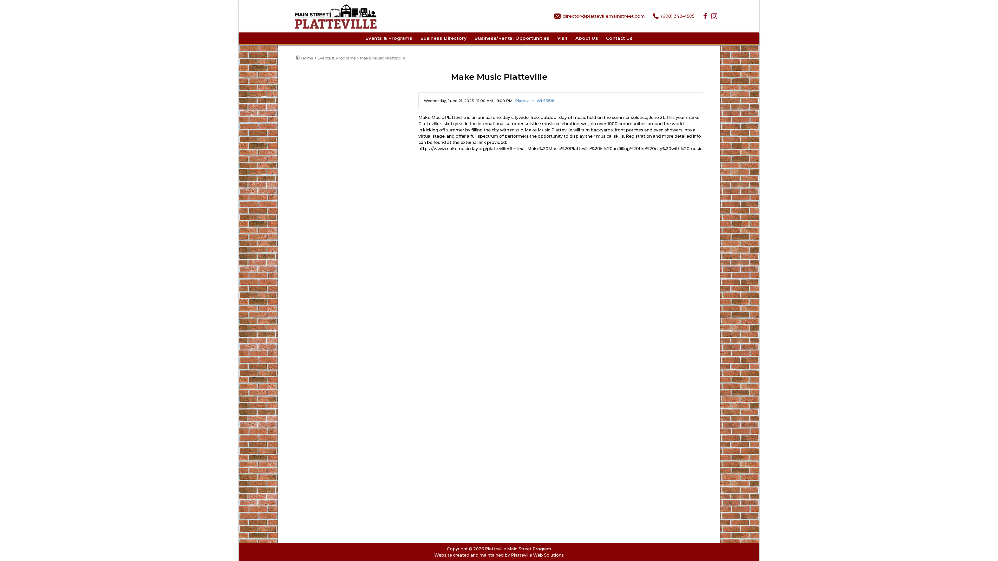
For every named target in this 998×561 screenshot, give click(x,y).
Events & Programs (388, 38)
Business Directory (443, 38)
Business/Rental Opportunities (511, 38)
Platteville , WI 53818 (535, 100)
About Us (586, 38)
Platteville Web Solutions (537, 555)
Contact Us (619, 38)
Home (307, 58)
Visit (562, 38)
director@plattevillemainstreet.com (604, 16)
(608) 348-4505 (677, 16)
